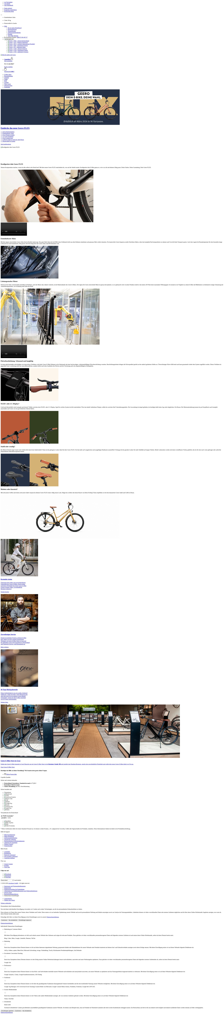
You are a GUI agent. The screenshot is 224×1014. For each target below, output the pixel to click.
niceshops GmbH (13, 883)
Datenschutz (7, 888)
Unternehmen (8, 898)
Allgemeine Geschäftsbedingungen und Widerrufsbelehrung (20, 891)
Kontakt (10, 34)
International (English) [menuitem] (28, 44)
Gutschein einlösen (9, 858)
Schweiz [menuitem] (24, 48)
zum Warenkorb (8, 5)
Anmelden (7, 851)
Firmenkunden (8, 846)
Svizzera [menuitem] (25, 52)
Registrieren (7, 853)
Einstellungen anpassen (25, 920)
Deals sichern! (8, 8)
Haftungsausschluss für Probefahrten (14, 889)
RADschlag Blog (9, 11)
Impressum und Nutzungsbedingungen (15, 886)
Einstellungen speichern (7, 1010)
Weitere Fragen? (8, 844)
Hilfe (5, 26)
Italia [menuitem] (24, 47)
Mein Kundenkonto (9, 834)
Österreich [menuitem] (25, 42)
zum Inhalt (7, 3)
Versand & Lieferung (10, 839)
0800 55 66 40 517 (22, 37)
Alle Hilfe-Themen (13, 36)
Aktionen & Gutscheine (10, 842)
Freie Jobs (7, 867)
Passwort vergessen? (10, 855)
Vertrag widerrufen (6, 903)
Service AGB (8, 892)
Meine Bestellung (9, 836)
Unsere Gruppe (8, 864)
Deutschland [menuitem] (25, 41)
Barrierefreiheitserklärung (11, 894)
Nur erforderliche (13, 920)
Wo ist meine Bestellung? (15, 28)
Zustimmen (4, 920)
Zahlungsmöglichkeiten (14, 32)
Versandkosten (12, 31)
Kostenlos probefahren (10, 10)
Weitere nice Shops (9, 900)
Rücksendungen (12, 29)
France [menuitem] (26, 45)
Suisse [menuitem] (26, 50)
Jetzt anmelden (8, 61)
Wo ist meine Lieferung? (11, 856)
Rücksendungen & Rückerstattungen (14, 841)
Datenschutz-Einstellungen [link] (11, 895)
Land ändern (17, 880)
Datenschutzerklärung (53, 917)
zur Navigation (8, 2)
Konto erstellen (8, 67)
